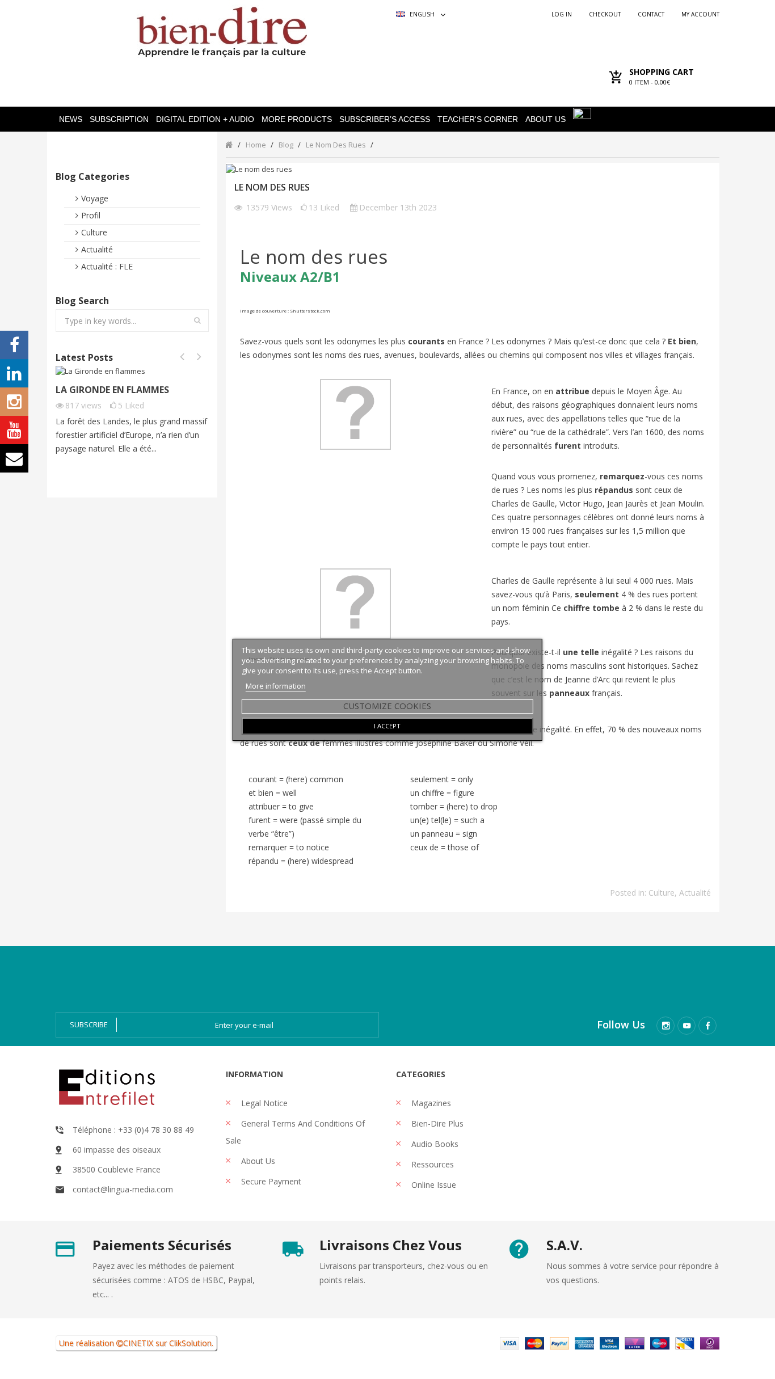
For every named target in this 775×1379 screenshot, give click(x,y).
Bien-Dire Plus (436, 1123)
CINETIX (138, 1343)
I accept (387, 726)
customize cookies (387, 705)
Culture (94, 232)
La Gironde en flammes (112, 389)
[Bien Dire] (221, 29)
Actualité (97, 249)
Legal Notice (263, 1103)
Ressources (431, 1164)
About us (257, 1161)
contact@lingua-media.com (123, 1189)
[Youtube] (686, 1026)
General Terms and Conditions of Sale (295, 1132)
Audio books (433, 1143)
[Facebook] (707, 1026)
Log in (561, 14)
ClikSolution (190, 1343)
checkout (605, 14)
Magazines (430, 1103)
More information (276, 686)
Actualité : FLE (107, 266)
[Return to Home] (229, 144)
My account (700, 14)
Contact (651, 14)
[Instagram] (665, 1026)
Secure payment (270, 1181)
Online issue (432, 1184)
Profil (90, 215)
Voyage (94, 198)
